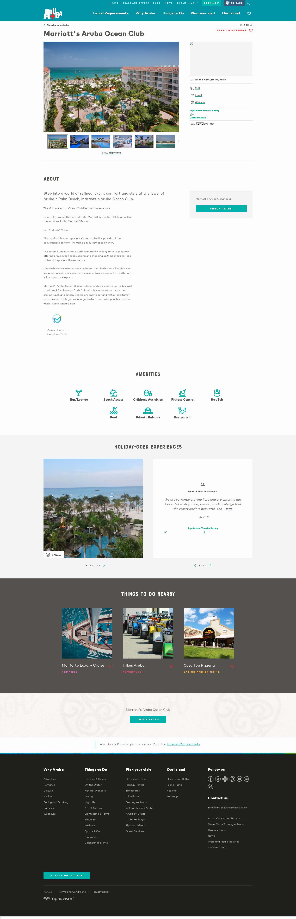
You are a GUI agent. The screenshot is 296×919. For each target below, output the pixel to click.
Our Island (231, 13)
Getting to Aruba (136, 802)
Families (49, 807)
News (169, 3)
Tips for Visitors (135, 825)
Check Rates (221, 208)
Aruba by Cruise (135, 813)
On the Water (93, 784)
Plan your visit (203, 13)
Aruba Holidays (135, 819)
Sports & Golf (93, 831)
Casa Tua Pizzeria (199, 665)
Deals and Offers (136, 3)
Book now (211, 3)
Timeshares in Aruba (57, 25)
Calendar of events (96, 842)
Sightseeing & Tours (97, 813)
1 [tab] (86, 565)
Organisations (216, 829)
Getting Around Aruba (139, 807)
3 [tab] (93, 565)
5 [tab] (100, 565)
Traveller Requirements (183, 744)
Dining (89, 796)
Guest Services (135, 831)
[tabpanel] (93, 508)
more (229, 508)
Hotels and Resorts (137, 778)
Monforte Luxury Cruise (83, 665)
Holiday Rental (135, 784)
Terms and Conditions (72, 891)
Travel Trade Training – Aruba (226, 824)
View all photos (111, 152)
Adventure (50, 778)
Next (178, 141)
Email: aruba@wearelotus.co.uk (227, 807)
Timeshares (133, 790)
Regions (171, 790)
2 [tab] (89, 565)
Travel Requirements (111, 13)
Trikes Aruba (134, 665)
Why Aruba (145, 13)
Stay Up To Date (69, 875)
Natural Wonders (95, 790)
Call (197, 88)
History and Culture (179, 778)
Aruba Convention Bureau (224, 818)
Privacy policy (100, 891)
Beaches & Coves (95, 778)
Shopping (90, 819)
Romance (49, 784)
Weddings (50, 813)
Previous (195, 565)
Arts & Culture (93, 807)
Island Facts (174, 784)
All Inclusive (133, 796)
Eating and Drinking (56, 802)
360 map (172, 796)
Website (200, 101)
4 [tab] (96, 565)
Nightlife (90, 802)
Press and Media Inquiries (223, 841)
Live (115, 3)
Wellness (49, 796)
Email (198, 94)
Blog (157, 3)
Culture (48, 790)
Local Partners (217, 847)
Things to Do (173, 13)
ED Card (237, 3)
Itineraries (91, 836)
